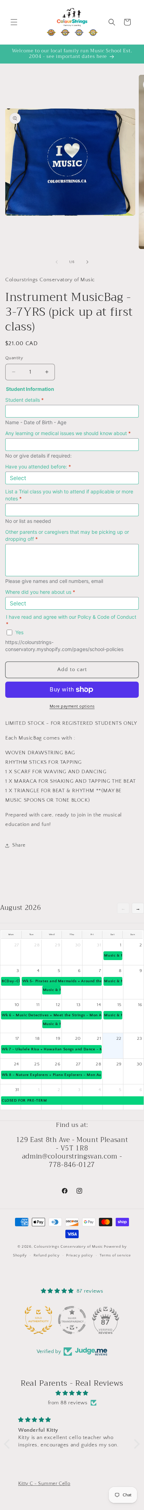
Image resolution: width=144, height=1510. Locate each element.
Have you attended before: (38, 467)
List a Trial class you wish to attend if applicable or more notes (69, 494)
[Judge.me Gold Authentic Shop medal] (38, 1320)
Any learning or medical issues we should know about (68, 433)
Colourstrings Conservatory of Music (68, 1247)
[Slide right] (87, 262)
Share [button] (19, 845)
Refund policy (47, 1255)
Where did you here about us (40, 592)
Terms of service (115, 1255)
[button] (14, 22)
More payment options (72, 706)
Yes (19, 632)
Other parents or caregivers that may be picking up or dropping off (67, 535)
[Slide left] (56, 262)
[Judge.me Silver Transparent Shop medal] (72, 1320)
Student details (24, 400)
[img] (72, 1393)
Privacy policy (79, 1255)
